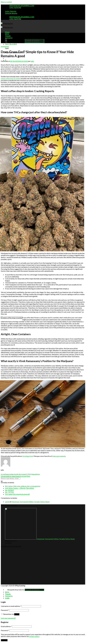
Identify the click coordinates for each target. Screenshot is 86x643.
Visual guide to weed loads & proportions (15, 476)
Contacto (8, 38)
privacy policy (34, 636)
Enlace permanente (59, 456)
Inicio (7, 34)
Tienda (7, 36)
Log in (17, 614)
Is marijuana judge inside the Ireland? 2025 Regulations (20, 474)
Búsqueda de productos (15, 40)
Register (4, 640)
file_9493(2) (9, 490)
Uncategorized (5, 46)
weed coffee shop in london (10, 78)
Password (5, 610)
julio (32, 61)
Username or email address (11, 606)
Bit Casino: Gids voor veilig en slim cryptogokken (22, 486)
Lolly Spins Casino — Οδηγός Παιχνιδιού (19, 488)
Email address (6, 626)
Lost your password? (8, 618)
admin (7, 502)
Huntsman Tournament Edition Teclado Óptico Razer (31, 502)
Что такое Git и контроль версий (17, 494)
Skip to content (6, 2)
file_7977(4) (9, 492)
